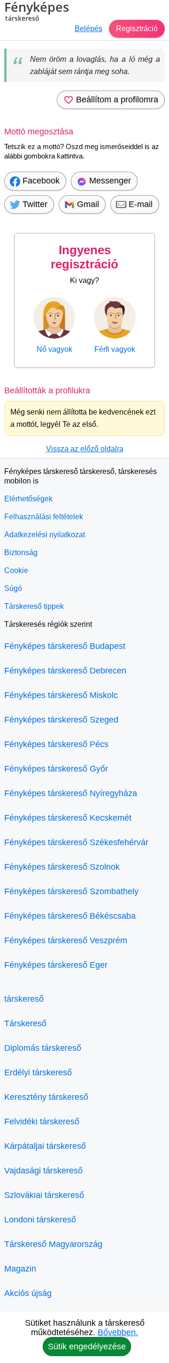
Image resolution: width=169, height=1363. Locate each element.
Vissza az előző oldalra (84, 449)
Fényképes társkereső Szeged (61, 719)
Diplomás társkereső (42, 1048)
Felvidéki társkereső (41, 1121)
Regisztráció (137, 29)
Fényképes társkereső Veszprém (65, 940)
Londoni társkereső (40, 1219)
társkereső (24, 999)
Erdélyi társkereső (38, 1072)
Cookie (16, 570)
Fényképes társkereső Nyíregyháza (70, 793)
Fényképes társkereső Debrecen (65, 670)
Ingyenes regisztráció (84, 257)
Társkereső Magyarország (53, 1244)
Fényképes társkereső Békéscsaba (70, 916)
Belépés (88, 29)
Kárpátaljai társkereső (45, 1146)
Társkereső (25, 1023)
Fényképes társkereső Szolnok (62, 867)
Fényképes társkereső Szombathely (71, 891)
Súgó (13, 588)
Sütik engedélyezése (87, 1346)
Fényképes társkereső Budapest (64, 646)
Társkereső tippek (34, 606)
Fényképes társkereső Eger (56, 965)
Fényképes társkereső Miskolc (61, 695)
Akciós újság (28, 1293)
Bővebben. (118, 1332)
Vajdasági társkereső (43, 1170)
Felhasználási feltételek (43, 517)
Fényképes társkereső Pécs (56, 744)
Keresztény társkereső (46, 1097)
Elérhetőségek (28, 499)
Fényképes (36, 12)
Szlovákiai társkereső (44, 1195)
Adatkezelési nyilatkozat (44, 535)
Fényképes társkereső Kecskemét (67, 818)
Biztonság (21, 553)
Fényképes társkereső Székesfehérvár (76, 842)
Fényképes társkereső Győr (56, 768)
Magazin (20, 1268)
